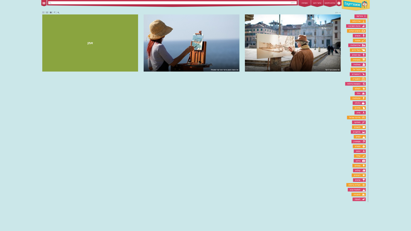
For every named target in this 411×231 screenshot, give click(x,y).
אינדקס (360, 16)
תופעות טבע (355, 190)
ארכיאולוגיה (355, 45)
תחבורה (357, 194)
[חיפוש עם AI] (57, 12)
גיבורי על (356, 69)
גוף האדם (356, 55)
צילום (358, 161)
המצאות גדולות (353, 84)
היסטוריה (356, 79)
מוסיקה (357, 122)
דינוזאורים (356, 74)
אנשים (357, 36)
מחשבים (356, 132)
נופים (358, 137)
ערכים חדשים (330, 3)
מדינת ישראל (354, 117)
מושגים (357, 127)
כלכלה (357, 103)
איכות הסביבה (354, 26)
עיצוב (358, 151)
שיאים (357, 180)
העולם (357, 88)
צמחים (357, 165)
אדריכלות (356, 21)
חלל (358, 93)
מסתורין (357, 141)
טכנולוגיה (356, 98)
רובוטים (357, 175)
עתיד (358, 156)
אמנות (357, 40)
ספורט (357, 146)
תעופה (357, 199)
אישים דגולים (354, 31)
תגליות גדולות (354, 185)
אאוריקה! (356, 5)
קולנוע (357, 170)
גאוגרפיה (356, 60)
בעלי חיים (356, 50)
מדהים (357, 108)
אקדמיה (305, 3)
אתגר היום (317, 3)
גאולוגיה (356, 64)
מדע (358, 113)
